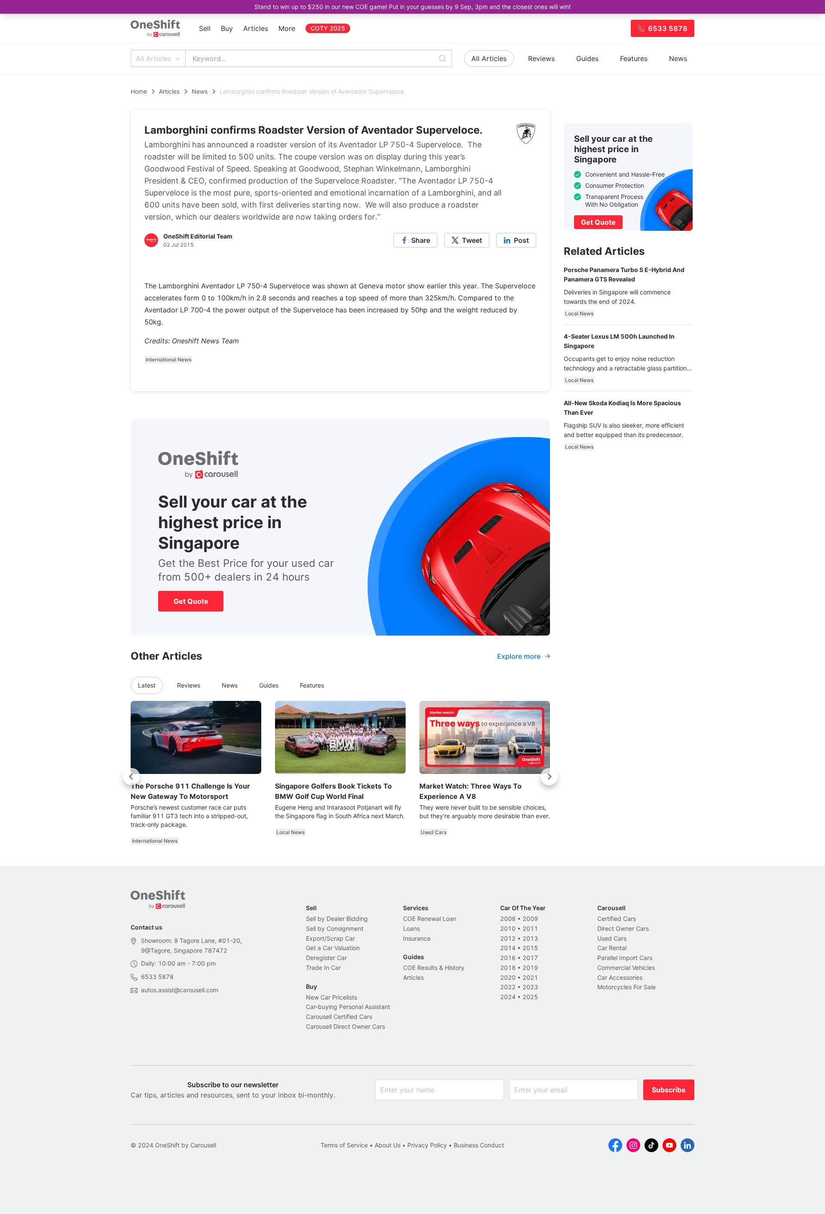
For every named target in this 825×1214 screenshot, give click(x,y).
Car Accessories (619, 977)
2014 (508, 947)
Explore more (519, 656)
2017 (530, 957)
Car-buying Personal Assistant (348, 1006)
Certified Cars (616, 918)
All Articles (153, 58)
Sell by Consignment (335, 928)
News (678, 58)
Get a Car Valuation (333, 947)
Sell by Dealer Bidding (337, 918)
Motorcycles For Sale (626, 987)
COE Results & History (433, 967)
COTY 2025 (328, 28)
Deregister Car (326, 957)
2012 (508, 938)
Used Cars (611, 938)
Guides (587, 58)
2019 (530, 967)
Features (634, 58)
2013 (530, 938)
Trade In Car (323, 967)
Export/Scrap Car (330, 938)
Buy (227, 28)
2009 (530, 918)
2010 (508, 928)
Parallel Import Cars (624, 957)
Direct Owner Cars (623, 928)
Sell (205, 28)
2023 (530, 987)
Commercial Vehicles (626, 967)
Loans (411, 928)
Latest (147, 685)
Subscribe (669, 1090)
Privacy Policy (427, 1145)
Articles (255, 28)
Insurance (417, 938)
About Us (387, 1145)
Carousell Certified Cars (339, 1016)
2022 (508, 987)
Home (139, 91)
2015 (530, 947)
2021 (530, 977)
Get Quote (191, 601)
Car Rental (611, 947)
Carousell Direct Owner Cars (345, 1026)
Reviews (541, 58)
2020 (508, 977)
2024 (508, 996)
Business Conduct (479, 1145)
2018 (508, 967)
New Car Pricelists (331, 997)
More (286, 28)
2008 (508, 918)
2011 (530, 928)
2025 (530, 996)
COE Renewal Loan (429, 918)
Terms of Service (344, 1145)
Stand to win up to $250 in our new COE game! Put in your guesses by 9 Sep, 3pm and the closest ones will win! (412, 6)
